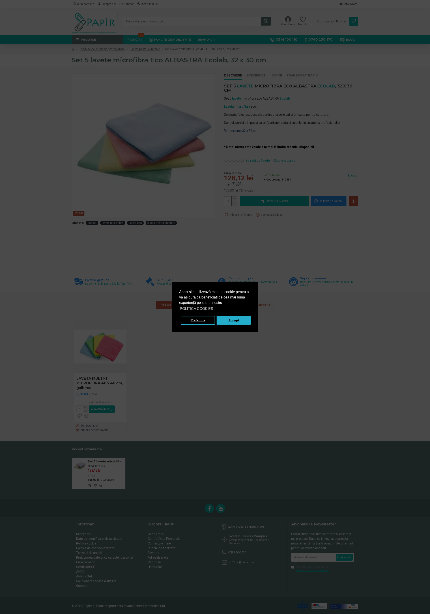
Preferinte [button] (198, 320)
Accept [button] (233, 320)
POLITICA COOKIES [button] (196, 309)
